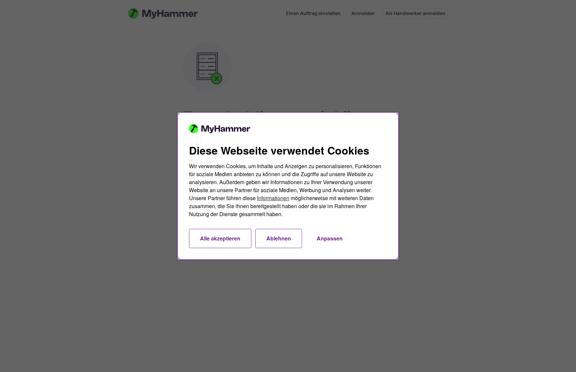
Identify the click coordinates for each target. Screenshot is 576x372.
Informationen (273, 198)
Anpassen (330, 238)
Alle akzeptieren (220, 238)
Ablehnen (278, 238)
